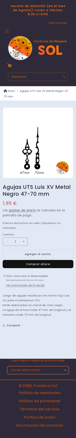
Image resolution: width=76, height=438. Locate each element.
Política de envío (39, 417)
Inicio (11, 91)
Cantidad (8, 234)
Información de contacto (39, 425)
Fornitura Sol (45, 385)
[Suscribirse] (65, 370)
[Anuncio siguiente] (69, 10)
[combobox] (38, 77)
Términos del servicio (40, 409)
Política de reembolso (40, 392)
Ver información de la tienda (25, 285)
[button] (7, 31)
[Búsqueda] (64, 77)
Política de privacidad (39, 400)
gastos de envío (22, 210)
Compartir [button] (13, 325)
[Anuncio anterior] (6, 10)
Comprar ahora (38, 264)
